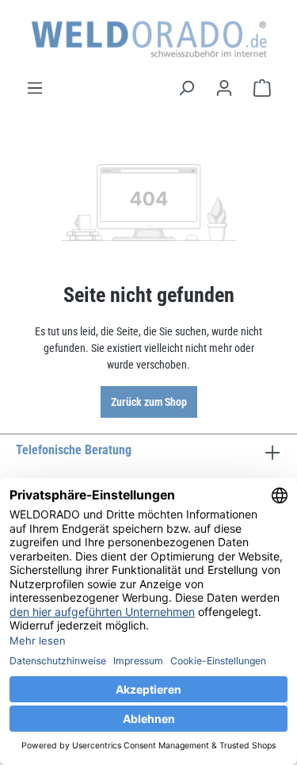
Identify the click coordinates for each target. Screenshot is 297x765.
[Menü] (35, 88)
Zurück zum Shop (149, 402)
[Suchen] (186, 88)
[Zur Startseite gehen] (148, 39)
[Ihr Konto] (224, 88)
